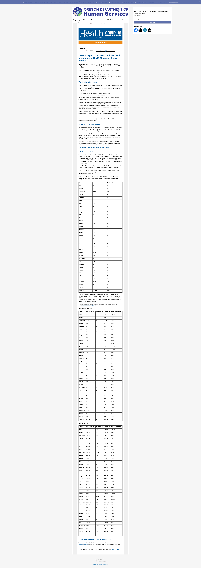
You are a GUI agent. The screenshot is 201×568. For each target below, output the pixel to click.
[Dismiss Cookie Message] (199, 1)
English (81, 544)
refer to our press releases (89, 305)
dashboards (85, 118)
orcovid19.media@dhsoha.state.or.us (105, 51)
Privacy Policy (95, 564)
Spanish (86, 544)
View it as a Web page (107, 23)
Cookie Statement (173, 2)
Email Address (137, 15)
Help (107, 564)
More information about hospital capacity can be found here (94, 147)
